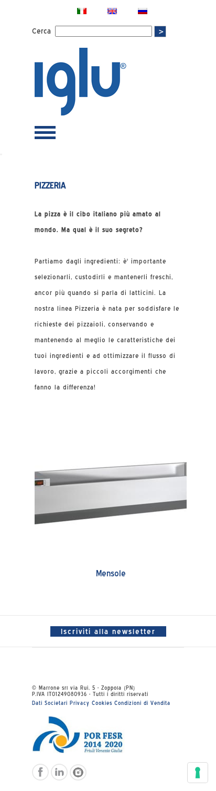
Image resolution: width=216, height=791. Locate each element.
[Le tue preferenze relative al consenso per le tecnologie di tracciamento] (198, 773)
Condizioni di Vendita (142, 703)
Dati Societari (50, 703)
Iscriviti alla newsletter (108, 631)
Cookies (102, 703)
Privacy (80, 703)
